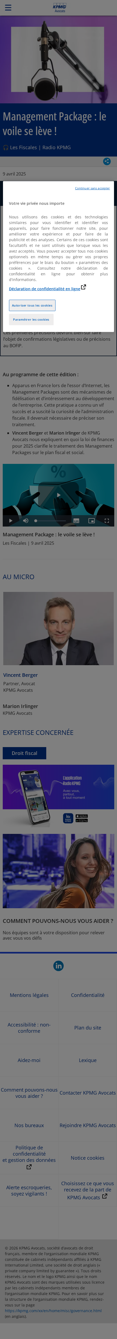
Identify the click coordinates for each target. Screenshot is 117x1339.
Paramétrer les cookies (31, 319)
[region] (58, 256)
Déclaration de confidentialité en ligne (44, 288)
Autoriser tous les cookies (32, 305)
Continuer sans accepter (92, 188)
